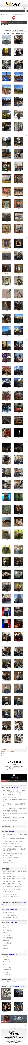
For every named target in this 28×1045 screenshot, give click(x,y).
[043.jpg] (6, 309)
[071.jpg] (6, 488)
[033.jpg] (6, 247)
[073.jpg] (6, 501)
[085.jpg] (6, 578)
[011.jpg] (6, 106)
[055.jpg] (6, 386)
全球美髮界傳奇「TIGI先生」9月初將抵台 (14, 876)
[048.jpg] (18, 334)
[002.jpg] (18, 43)
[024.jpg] (18, 183)
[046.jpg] (18, 322)
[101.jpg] (6, 680)
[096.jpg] (18, 640)
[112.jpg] (18, 742)
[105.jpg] (6, 704)
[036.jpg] (18, 260)
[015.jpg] (6, 131)
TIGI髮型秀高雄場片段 (9, 863)
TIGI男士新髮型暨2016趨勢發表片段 (12, 846)
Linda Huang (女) (7, 959)
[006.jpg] (18, 68)
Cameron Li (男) (7, 969)
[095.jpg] (6, 640)
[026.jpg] (18, 195)
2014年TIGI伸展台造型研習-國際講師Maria (14, 818)
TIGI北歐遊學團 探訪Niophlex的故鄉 (12, 884)
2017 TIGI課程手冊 (8, 891)
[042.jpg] (18, 297)
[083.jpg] (6, 565)
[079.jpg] (6, 538)
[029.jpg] (6, 220)
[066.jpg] (18, 451)
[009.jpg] (6, 93)
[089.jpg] (6, 603)
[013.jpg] (6, 118)
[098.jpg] (18, 655)
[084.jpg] (18, 565)
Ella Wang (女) (7, 974)
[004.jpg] (18, 56)
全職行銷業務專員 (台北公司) (10, 917)
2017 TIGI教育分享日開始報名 (11, 896)
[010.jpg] (18, 93)
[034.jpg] (18, 247)
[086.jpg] (18, 578)
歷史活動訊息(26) (9, 826)
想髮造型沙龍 (6, 935)
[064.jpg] (18, 436)
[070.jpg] (18, 476)
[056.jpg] (18, 386)
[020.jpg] (18, 158)
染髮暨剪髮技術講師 (8, 912)
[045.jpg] (6, 322)
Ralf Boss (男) (6, 962)
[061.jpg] (6, 424)
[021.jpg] (6, 170)
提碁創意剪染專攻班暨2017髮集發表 (12, 881)
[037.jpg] (6, 272)
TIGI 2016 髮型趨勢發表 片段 (10, 844)
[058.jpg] (18, 399)
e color (5, 945)
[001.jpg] (6, 43)
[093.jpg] (6, 627)
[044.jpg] (18, 309)
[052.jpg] (18, 362)
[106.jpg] (18, 704)
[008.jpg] (18, 81)
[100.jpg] (18, 667)
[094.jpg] (18, 628)
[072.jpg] (18, 488)
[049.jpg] (6, 349)
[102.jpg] (18, 680)
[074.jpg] (18, 501)
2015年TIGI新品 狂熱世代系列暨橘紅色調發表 (15, 808)
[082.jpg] (18, 553)
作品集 (6, 14)
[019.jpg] (6, 158)
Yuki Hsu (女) (6, 964)
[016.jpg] (18, 130)
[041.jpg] (6, 297)
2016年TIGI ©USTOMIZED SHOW (12, 794)
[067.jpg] (6, 463)
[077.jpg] (6, 526)
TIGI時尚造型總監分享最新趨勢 (11, 857)
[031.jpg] (6, 232)
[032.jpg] (18, 232)
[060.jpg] (18, 411)
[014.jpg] (18, 118)
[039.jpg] (6, 284)
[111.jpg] (6, 742)
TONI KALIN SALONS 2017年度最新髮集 (14, 878)
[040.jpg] (18, 284)
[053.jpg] (6, 374)
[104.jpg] (18, 692)
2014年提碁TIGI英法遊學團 (10, 811)
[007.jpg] (6, 81)
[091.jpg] (6, 615)
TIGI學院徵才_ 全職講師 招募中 (11, 915)
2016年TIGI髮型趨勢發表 (9, 797)
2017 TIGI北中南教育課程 (10, 894)
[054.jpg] (18, 374)
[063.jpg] (6, 436)
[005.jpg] (6, 68)
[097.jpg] (6, 655)
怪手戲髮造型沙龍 (8, 938)
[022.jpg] (18, 170)
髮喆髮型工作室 (7, 932)
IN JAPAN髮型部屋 (8, 925)
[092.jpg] (18, 615)
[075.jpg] (6, 513)
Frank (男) (5, 956)
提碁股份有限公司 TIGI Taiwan (11, 981)
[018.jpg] (18, 145)
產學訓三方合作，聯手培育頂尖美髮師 (13, 841)
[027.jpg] (6, 207)
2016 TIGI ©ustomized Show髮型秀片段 (13, 838)
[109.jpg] (6, 730)
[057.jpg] (6, 399)
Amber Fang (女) (7, 967)
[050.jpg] (18, 349)
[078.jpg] (18, 526)
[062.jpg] (18, 424)
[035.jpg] (6, 260)
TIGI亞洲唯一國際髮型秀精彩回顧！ (12, 886)
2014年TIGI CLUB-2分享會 (10, 820)
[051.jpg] (6, 362)
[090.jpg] (18, 603)
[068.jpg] (18, 463)
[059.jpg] (6, 411)
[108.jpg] (18, 717)
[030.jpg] (18, 220)
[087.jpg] (6, 590)
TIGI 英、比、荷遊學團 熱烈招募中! (12, 889)
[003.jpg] (6, 56)
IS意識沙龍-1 (6, 927)
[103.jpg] (6, 692)
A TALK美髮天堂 (7, 943)
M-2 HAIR (5, 948)
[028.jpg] (18, 207)
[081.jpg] (6, 553)
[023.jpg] (6, 183)
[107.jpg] (6, 717)
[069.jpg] (6, 476)
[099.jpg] (6, 667)
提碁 (10, 14)
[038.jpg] (18, 272)
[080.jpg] (18, 538)
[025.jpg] (6, 195)
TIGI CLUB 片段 (7, 860)
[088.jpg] (18, 590)
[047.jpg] (6, 334)
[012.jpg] (18, 106)
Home (3, 14)
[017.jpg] (6, 145)
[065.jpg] (6, 451)
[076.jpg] (18, 513)
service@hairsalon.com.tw (15, 1038)
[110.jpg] (18, 729)
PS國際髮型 (6, 940)
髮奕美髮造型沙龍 (8, 930)
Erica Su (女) (6, 972)
